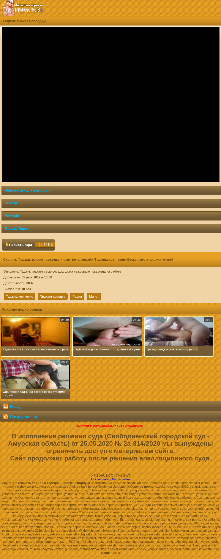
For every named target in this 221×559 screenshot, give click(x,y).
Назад (15, 407)
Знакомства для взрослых (28, 190)
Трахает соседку (52, 296)
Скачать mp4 (30, 245)
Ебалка (11, 203)
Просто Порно (17, 228)
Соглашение (100, 479)
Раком (77, 296)
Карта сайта (121, 479)
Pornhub (12, 216)
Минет (94, 296)
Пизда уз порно (23, 417)
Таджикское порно (19, 296)
